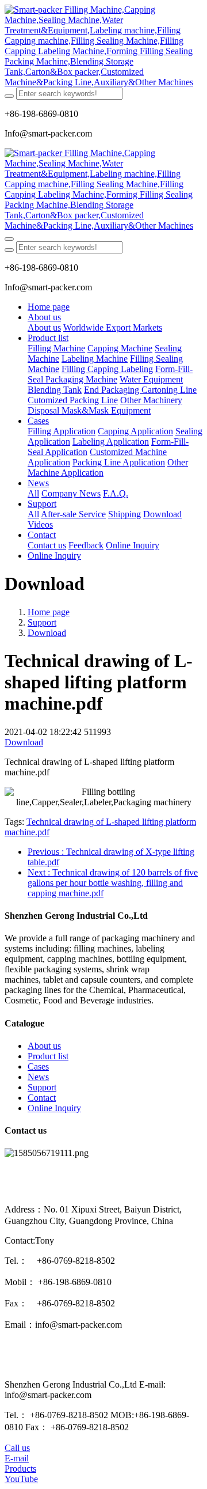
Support (42, 622)
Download (47, 633)
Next (113, 882)
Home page (49, 307)
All (33, 493)
